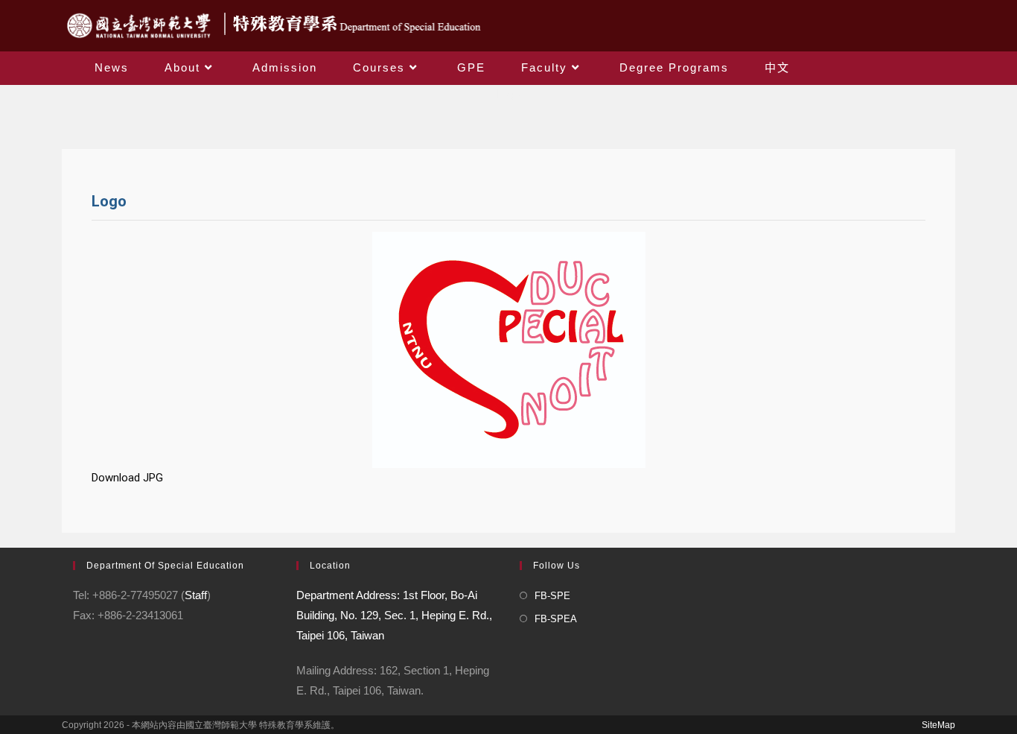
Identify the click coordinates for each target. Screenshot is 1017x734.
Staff (196, 595)
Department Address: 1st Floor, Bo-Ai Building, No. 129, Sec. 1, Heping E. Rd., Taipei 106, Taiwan (394, 615)
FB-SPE (552, 595)
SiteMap (938, 725)
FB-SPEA (556, 618)
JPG (153, 477)
